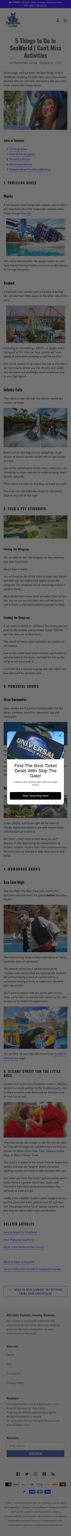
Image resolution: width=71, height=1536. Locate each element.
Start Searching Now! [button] (35, 795)
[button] (60, 735)
